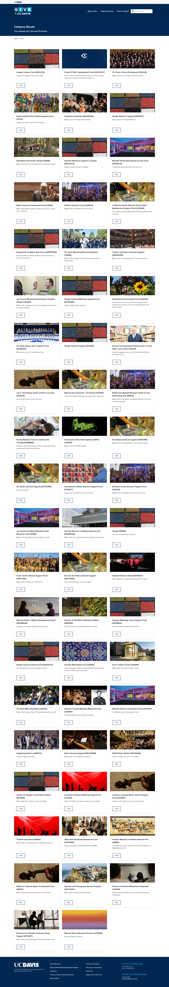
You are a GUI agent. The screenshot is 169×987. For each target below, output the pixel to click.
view (21, 85)
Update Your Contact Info (94, 975)
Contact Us (89, 971)
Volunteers (53, 971)
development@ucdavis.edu (129, 979)
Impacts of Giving (107, 11)
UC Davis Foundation (92, 964)
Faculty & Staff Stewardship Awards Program (64, 967)
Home (16, 39)
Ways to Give (92, 11)
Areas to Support (123, 11)
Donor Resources (55, 964)
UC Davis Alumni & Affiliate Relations (62, 975)
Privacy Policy (54, 978)
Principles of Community (94, 967)
